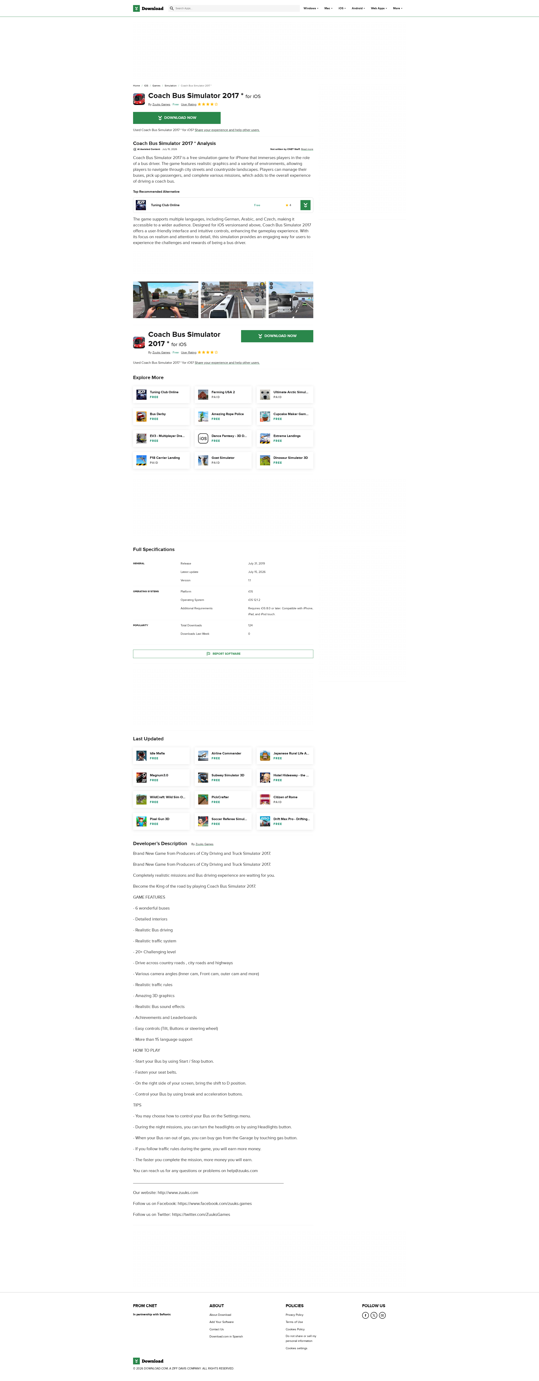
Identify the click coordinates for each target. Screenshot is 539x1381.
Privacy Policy (294, 1315)
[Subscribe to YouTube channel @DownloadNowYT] (382, 1315)
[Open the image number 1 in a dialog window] (233, 300)
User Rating (188, 104)
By (159, 104)
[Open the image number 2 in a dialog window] (301, 300)
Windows (310, 8)
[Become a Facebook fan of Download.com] (365, 1315)
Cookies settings (296, 1348)
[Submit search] (171, 8)
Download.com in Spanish (226, 1336)
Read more (307, 149)
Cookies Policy (295, 1329)
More (396, 8)
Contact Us (216, 1329)
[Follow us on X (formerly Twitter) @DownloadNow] (374, 1315)
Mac (327, 8)
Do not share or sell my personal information (301, 1338)
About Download (220, 1315)
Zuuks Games (204, 844)
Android (357, 8)
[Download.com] (148, 8)
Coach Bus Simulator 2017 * (204, 95)
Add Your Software (221, 1322)
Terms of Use (294, 1322)
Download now (180, 118)
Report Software (226, 654)
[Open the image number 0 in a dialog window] (165, 300)
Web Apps (378, 8)
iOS (341, 8)
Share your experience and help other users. (227, 130)
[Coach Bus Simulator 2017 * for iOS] (139, 99)
